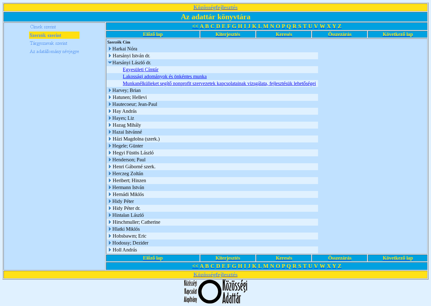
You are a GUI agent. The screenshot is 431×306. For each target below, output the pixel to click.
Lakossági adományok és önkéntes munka (165, 76)
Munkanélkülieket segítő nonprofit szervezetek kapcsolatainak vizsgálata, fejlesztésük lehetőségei (219, 83)
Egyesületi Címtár (140, 69)
